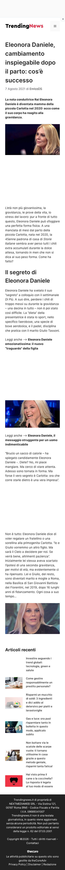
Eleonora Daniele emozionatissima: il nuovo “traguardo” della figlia (28, 344)
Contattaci (32, 843)
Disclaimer (34, 864)
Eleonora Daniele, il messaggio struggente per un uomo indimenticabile (31, 440)
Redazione (49, 864)
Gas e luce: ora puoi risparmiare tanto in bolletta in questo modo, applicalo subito (38, 726)
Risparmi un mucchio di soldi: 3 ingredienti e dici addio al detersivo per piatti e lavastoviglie (39, 702)
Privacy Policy (17, 864)
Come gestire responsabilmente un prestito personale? (39, 682)
